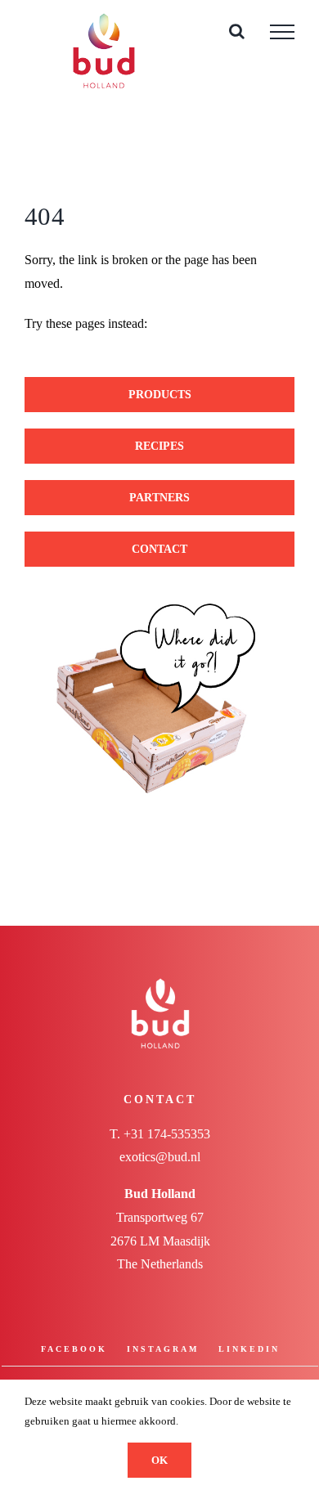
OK (159, 1460)
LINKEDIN (249, 1348)
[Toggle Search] (237, 31)
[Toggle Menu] (282, 32)
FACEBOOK (74, 1348)
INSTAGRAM (163, 1348)
